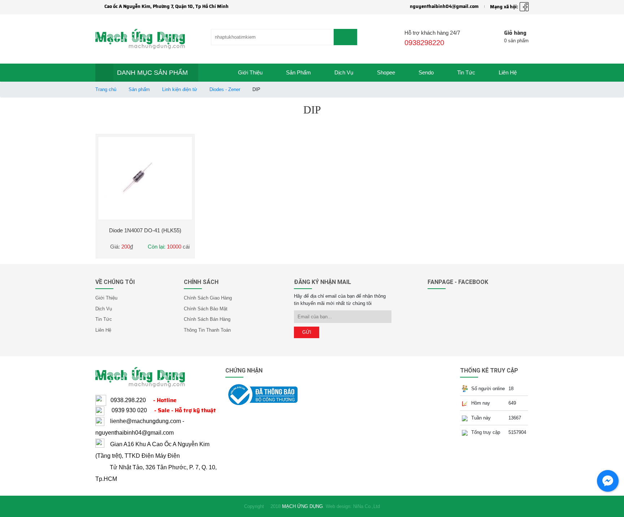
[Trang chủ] (212, 73)
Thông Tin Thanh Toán (207, 330)
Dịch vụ (343, 72)
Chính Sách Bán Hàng (207, 319)
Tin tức (466, 72)
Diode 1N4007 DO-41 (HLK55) (145, 230)
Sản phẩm (298, 72)
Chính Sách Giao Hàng (208, 298)
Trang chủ (105, 89)
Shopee (386, 72)
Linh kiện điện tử (179, 89)
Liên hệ (508, 72)
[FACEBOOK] (524, 6)
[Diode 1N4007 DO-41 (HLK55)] (145, 178)
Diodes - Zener (224, 89)
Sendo (426, 72)
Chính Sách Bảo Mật (206, 308)
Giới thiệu (250, 72)
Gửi (306, 332)
